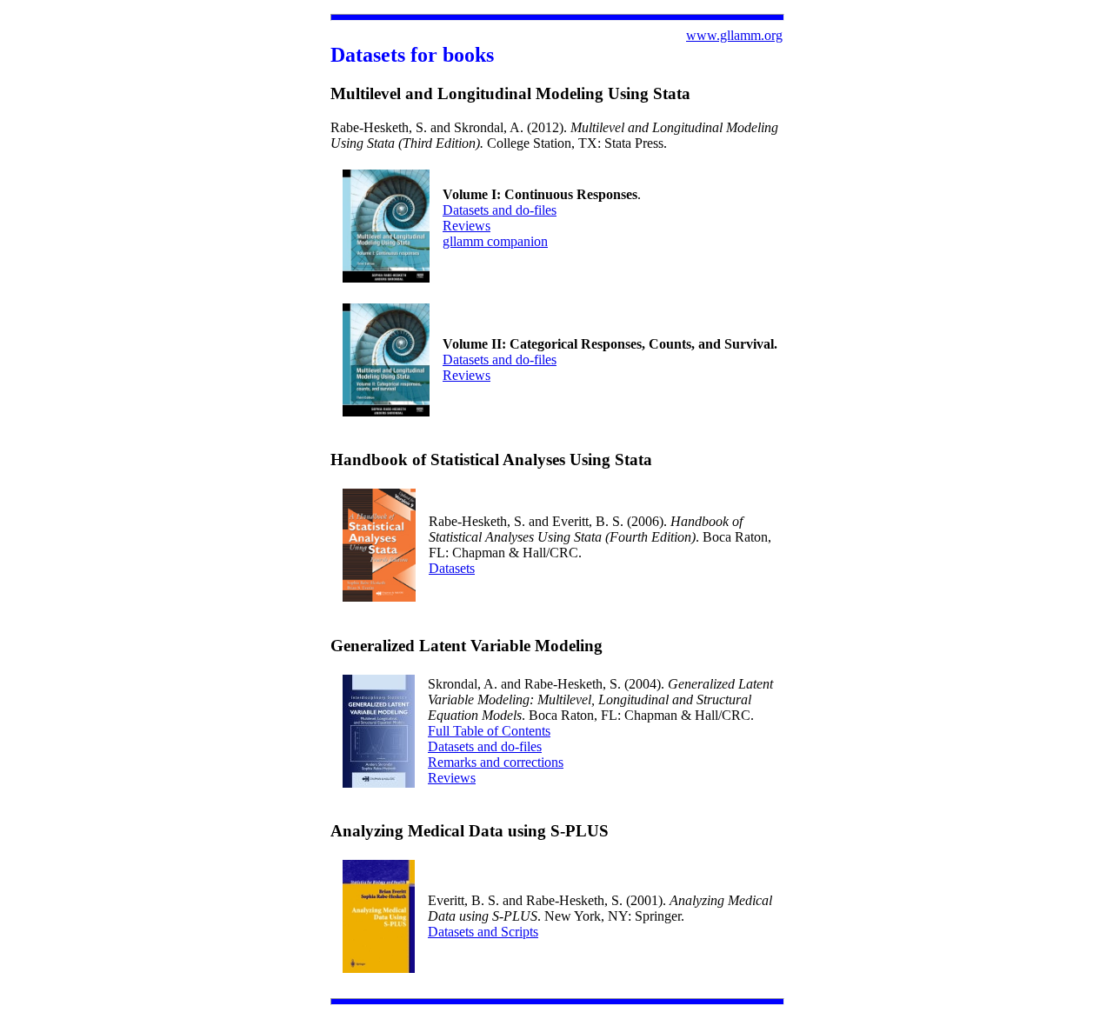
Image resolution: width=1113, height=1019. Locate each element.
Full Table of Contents (489, 730)
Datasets (452, 568)
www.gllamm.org (734, 35)
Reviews (466, 225)
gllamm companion (495, 241)
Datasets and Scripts (483, 931)
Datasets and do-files (499, 210)
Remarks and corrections (495, 762)
